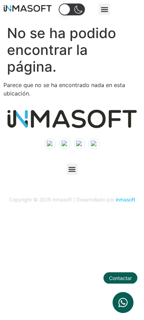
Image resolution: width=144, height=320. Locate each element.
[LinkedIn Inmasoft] (64, 143)
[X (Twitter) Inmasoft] (79, 143)
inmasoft (125, 199)
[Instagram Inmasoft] (50, 143)
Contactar (120, 278)
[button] (104, 9)
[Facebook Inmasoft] (94, 143)
